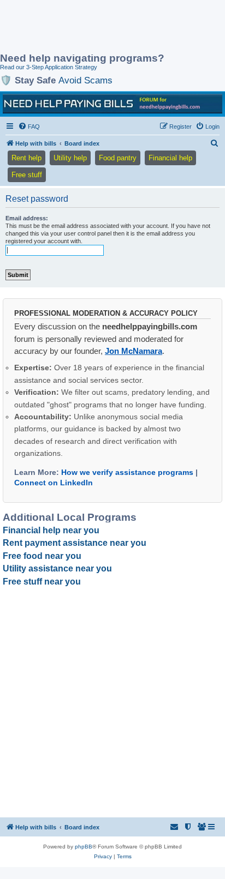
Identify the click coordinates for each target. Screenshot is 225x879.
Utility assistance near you (57, 568)
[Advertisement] (87, 27)
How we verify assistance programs (127, 472)
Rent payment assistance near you (74, 542)
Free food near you (42, 556)
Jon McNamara (133, 351)
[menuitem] (29, 126)
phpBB (83, 847)
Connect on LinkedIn (53, 482)
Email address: (26, 218)
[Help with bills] (112, 103)
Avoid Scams (85, 80)
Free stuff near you (42, 581)
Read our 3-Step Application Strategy (48, 67)
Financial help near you (51, 530)
